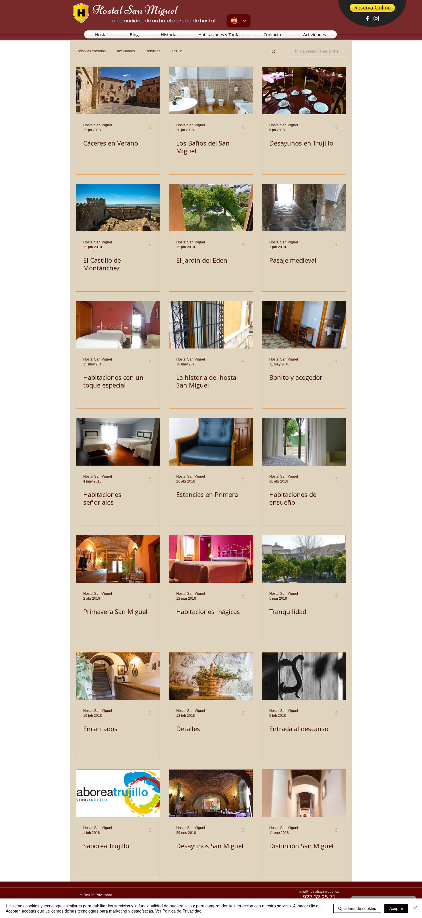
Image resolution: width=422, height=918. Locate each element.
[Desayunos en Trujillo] (304, 90)
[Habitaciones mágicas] (211, 559)
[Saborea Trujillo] (118, 793)
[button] (273, 52)
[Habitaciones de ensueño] (304, 442)
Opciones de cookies (357, 908)
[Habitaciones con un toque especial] (118, 324)
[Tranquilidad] (304, 559)
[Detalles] (211, 676)
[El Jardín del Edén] (211, 207)
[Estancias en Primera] (211, 442)
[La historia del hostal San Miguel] (211, 324)
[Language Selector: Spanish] (238, 20)
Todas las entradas (91, 51)
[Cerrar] (415, 908)
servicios (153, 51)
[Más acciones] (151, 127)
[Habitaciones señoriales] (118, 442)
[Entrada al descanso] (304, 676)
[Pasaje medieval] (304, 207)
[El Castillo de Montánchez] (118, 207)
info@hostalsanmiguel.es (319, 892)
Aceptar (396, 908)
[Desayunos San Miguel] (211, 793)
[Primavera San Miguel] (118, 559)
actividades (126, 51)
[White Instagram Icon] (376, 18)
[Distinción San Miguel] (304, 793)
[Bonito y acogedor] (304, 324)
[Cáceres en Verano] (118, 90)
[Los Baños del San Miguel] (211, 90)
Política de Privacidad (95, 895)
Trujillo (177, 51)
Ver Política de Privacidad (178, 911)
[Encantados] (118, 676)
